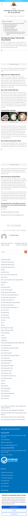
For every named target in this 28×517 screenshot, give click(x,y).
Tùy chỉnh (14, 510)
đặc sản (14, 8)
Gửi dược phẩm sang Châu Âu (8, 297)
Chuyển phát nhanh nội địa (7, 264)
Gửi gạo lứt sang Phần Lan (7, 300)
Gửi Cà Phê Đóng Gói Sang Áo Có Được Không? (13, 419)
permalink (23, 230)
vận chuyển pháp (5, 358)
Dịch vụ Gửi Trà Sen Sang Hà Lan (9, 274)
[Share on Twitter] (13, 226)
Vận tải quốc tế (4, 398)
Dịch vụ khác (4, 277)
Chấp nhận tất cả (14, 507)
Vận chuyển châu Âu (6, 345)
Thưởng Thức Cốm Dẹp (9, 27)
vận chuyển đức (5, 350)
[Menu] (2, 4)
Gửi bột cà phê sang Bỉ (6, 289)
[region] (14, 505)
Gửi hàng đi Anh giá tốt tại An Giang (10, 212)
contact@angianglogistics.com (11, 445)
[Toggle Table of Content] (24, 21)
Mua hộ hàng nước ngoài (7, 327)
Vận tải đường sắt (5, 396)
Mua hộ (3, 325)
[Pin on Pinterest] (17, 226)
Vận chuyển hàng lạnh (6, 353)
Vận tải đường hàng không (7, 393)
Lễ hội (2, 322)
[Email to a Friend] (15, 226)
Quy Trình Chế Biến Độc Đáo (10, 26)
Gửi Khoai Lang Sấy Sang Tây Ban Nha (10, 302)
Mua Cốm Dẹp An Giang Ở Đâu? (11, 30)
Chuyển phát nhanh (5, 259)
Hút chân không (5, 312)
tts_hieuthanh (20, 16)
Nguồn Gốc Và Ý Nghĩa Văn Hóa (10, 24)
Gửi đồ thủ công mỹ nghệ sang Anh (9, 295)
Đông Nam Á (4, 282)
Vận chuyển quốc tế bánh (7, 365)
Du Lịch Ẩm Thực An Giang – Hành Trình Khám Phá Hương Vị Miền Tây (13, 406)
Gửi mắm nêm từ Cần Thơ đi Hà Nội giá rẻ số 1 (12, 215)
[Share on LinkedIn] (20, 226)
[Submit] (25, 252)
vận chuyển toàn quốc (6, 378)
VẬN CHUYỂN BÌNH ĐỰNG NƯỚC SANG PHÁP (12, 342)
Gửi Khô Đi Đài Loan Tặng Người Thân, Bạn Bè (12, 410)
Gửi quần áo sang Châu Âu (7, 305)
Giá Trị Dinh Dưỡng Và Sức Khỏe (11, 29)
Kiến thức (3, 320)
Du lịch (2, 284)
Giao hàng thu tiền (5, 287)
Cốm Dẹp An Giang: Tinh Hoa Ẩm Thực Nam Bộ (13, 23)
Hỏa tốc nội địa (5, 310)
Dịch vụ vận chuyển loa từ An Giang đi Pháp (12, 279)
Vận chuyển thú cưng (6, 370)
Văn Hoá (3, 380)
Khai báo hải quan (5, 317)
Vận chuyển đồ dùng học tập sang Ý (10, 348)
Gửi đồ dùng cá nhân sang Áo (8, 292)
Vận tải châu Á (4, 385)
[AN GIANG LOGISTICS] (14, 4)
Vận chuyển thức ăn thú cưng (8, 375)
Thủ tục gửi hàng (5, 332)
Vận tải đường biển (5, 388)
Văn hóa (3, 383)
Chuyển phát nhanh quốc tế (8, 267)
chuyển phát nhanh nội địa (7, 262)
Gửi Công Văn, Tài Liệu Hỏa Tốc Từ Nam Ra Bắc (13, 417)
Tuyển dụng (4, 340)
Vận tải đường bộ (5, 391)
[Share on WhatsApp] (8, 226)
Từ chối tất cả (14, 514)
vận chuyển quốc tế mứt (7, 368)
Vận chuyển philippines (6, 360)
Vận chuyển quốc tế (6, 363)
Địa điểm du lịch (5, 272)
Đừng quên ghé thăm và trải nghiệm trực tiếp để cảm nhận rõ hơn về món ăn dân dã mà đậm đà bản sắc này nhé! (15, 33)
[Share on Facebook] (10, 226)
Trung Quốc (4, 337)
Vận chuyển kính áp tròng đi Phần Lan (10, 355)
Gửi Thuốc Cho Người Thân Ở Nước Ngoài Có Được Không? (14, 413)
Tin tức (2, 335)
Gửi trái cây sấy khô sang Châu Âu (9, 307)
